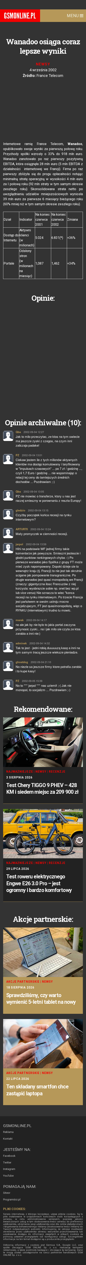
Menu (73, 15)
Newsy (43, 64)
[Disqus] (43, 357)
